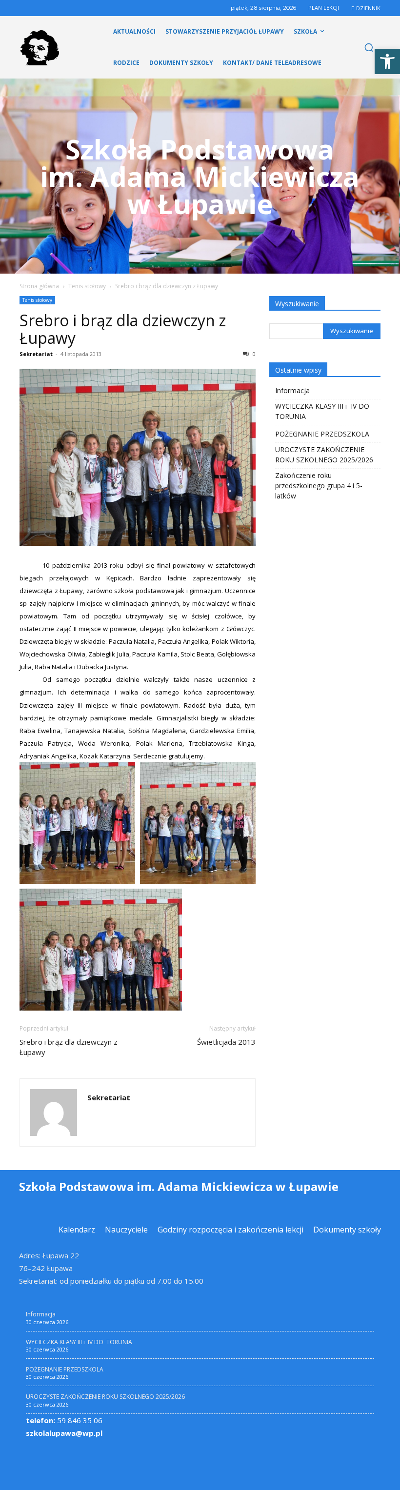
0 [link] (253, 354)
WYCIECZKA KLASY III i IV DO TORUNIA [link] (323, 411)
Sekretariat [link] (36, 354)
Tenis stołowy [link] (87, 286)
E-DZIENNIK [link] (365, 8)
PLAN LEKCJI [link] (323, 7)
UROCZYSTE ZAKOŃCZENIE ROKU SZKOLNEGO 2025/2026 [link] (324, 454)
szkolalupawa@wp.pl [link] (64, 1433)
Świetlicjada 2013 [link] (226, 1042)
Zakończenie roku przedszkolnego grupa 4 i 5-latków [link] (318, 485)
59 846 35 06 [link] (64, 1420)
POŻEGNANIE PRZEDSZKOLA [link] (322, 433)
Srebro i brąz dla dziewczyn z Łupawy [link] (123, 329)
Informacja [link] (292, 390)
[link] (387, 61)
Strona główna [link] (39, 286)
